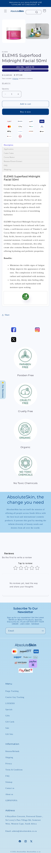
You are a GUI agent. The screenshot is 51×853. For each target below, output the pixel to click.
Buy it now (25, 112)
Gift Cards (9, 722)
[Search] (37, 12)
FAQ (7, 776)
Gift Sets (9, 734)
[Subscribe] (42, 631)
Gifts (7, 716)
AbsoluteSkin (21, 851)
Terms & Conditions (14, 770)
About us (9, 794)
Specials (8, 710)
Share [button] (7, 315)
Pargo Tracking (11, 691)
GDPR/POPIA (11, 800)
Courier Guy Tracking (14, 697)
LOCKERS (10, 703)
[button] (5, 11)
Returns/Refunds (12, 751)
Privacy (8, 764)
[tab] (25, 145)
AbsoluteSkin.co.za (34, 851)
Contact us (9, 788)
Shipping (15, 78)
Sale (7, 728)
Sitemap (8, 782)
